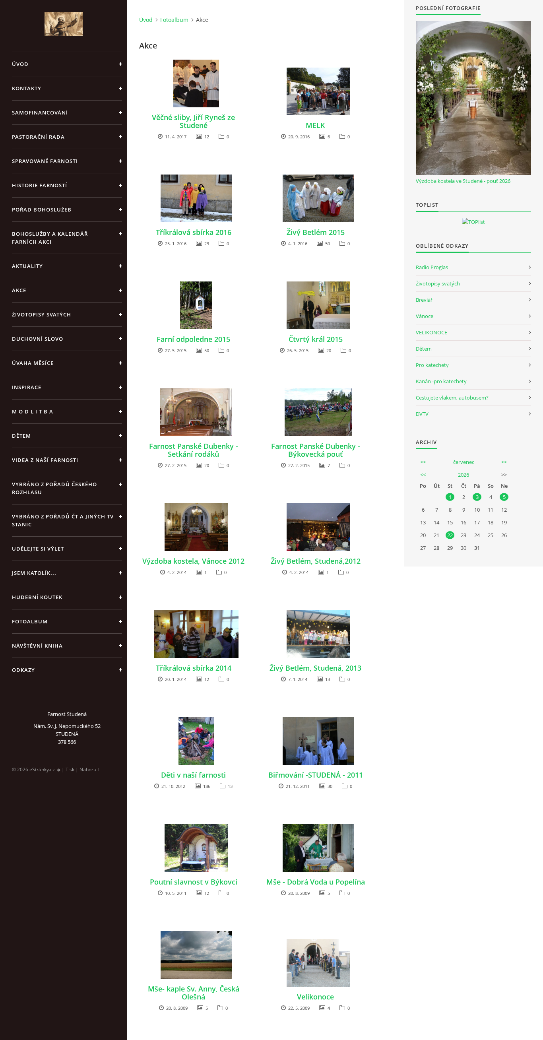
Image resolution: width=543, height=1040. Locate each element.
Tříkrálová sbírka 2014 (193, 668)
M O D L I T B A (32, 411)
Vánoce (424, 316)
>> (504, 462)
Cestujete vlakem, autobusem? (452, 397)
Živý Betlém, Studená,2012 (316, 561)
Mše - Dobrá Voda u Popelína (315, 882)
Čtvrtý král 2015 (316, 339)
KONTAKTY (26, 88)
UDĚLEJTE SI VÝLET (38, 548)
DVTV (422, 413)
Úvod (20, 64)
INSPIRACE (26, 387)
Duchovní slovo (37, 338)
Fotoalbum (30, 621)
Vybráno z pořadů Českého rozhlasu (54, 488)
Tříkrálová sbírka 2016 (193, 232)
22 (450, 535)
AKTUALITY (27, 266)
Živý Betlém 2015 (316, 232)
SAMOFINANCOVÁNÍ (40, 112)
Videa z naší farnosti (45, 460)
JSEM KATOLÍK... (34, 572)
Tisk (70, 769)
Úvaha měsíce (33, 363)
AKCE (19, 290)
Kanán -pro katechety (441, 381)
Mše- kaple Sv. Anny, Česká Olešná (193, 993)
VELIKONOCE (431, 332)
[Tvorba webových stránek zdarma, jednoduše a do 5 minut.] (59, 770)
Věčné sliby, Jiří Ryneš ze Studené (193, 121)
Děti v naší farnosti (193, 775)
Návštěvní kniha (37, 645)
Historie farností (39, 185)
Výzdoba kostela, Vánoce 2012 (193, 561)
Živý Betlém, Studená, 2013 (315, 668)
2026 (463, 474)
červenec (463, 462)
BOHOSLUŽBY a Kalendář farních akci (50, 237)
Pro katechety (432, 365)
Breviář (424, 299)
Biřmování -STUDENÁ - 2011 (315, 775)
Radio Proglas (432, 267)
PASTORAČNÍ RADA (38, 136)
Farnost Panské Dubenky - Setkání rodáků (193, 450)
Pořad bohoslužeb (42, 209)
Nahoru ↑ (90, 769)
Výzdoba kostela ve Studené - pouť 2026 (463, 180)
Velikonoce (315, 997)
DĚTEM (21, 435)
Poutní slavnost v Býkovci (193, 882)
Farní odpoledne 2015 (193, 339)
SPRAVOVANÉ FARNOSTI (45, 161)
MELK (315, 125)
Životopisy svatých (41, 314)
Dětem (424, 348)
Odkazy (23, 669)
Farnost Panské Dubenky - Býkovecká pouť (315, 450)
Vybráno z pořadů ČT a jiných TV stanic (63, 520)
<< (423, 462)
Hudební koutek (37, 597)
